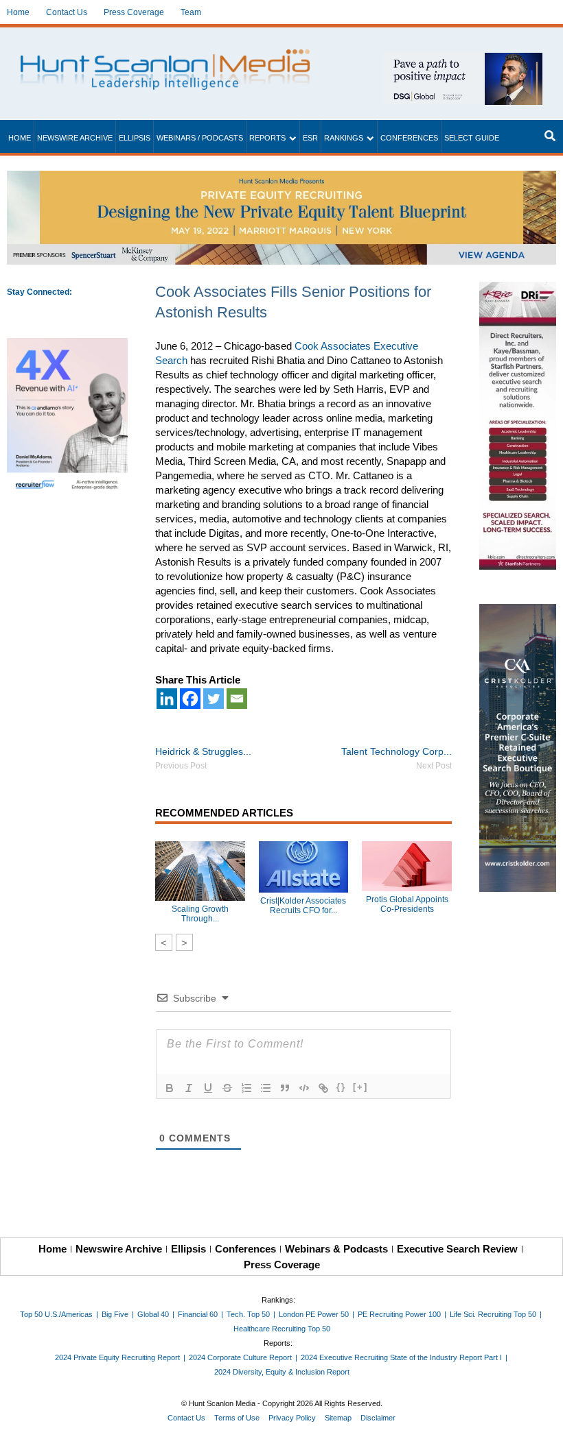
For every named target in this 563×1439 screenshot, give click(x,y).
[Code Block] (304, 1088)
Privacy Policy (292, 1418)
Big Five (115, 1314)
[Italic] (188, 1088)
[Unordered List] (265, 1088)
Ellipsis (134, 138)
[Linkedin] (167, 698)
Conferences (409, 138)
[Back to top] (543, 1419)
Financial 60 (198, 1314)
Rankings (343, 138)
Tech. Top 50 (248, 1314)
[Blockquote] (285, 1088)
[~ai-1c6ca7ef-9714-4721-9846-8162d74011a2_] (462, 60)
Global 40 (153, 1314)
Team (191, 12)
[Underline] (208, 1088)
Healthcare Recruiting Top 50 (281, 1329)
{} (341, 1087)
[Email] (237, 698)
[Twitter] (213, 698)
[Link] (323, 1088)
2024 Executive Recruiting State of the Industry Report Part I (401, 1357)
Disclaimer (377, 1418)
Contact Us (66, 12)
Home (18, 12)
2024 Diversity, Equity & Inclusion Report (281, 1372)
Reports (267, 138)
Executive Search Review (457, 1249)
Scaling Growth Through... (200, 913)
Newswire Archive (75, 138)
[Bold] (169, 1088)
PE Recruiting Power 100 (399, 1314)
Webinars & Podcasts (336, 1249)
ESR (310, 138)
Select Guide (471, 138)
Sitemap (338, 1418)
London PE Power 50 (314, 1314)
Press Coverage (134, 12)
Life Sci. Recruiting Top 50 (493, 1314)
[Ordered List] (246, 1088)
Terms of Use (237, 1418)
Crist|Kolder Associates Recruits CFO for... (303, 905)
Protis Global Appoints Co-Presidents (407, 904)
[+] (360, 1087)
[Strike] (227, 1088)
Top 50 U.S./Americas (56, 1314)
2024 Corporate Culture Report (240, 1357)
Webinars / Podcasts (200, 138)
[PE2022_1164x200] (281, 178)
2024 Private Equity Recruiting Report (117, 1357)
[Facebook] (190, 698)
